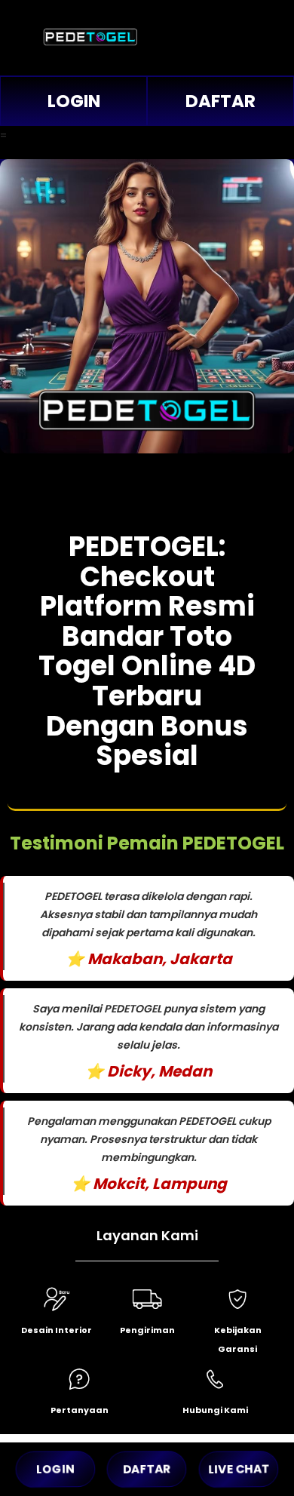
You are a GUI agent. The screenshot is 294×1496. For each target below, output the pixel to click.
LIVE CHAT (238, 1469)
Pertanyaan (80, 1410)
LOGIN (73, 101)
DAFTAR (220, 101)
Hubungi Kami (215, 1410)
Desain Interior (56, 1330)
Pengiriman (147, 1330)
